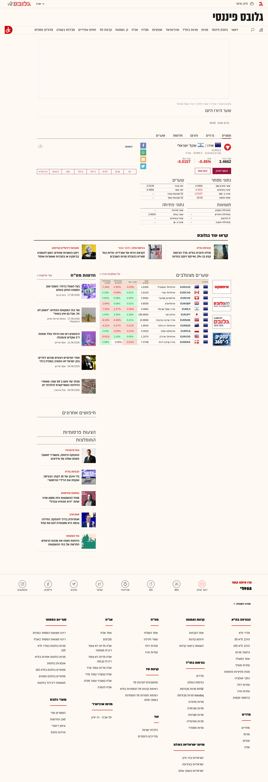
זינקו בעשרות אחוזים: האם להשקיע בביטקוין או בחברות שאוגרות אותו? (58, 254)
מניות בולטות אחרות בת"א (50, 657)
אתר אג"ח (106, 633)
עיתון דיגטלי (59, 726)
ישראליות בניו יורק (193, 758)
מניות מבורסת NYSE (192, 689)
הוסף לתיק (222, 171)
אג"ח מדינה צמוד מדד (99, 668)
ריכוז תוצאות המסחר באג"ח (50, 639)
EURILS (186, 309)
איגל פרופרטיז (72, 450)
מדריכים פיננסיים (148, 736)
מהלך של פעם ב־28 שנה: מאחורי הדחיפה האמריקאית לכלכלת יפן (60, 383)
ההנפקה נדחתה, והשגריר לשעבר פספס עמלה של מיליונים (60, 457)
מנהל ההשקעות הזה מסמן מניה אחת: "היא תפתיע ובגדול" (60, 500)
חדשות (177, 135)
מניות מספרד (196, 728)
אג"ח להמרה (105, 687)
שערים (160, 135)
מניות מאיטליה (195, 721)
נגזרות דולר (243, 685)
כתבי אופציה (242, 678)
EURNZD (185, 325)
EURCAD (185, 292)
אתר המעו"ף (243, 659)
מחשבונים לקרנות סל (145, 682)
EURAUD (185, 287)
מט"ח (213, 104)
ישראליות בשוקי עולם (191, 771)
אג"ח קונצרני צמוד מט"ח (98, 681)
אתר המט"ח (151, 633)
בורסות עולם (138, 248)
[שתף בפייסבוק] (143, 146)
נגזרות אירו (243, 691)
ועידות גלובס (58, 732)
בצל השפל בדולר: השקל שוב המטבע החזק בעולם (63, 288)
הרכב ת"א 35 (242, 639)
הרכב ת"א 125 (241, 646)
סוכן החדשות (58, 719)
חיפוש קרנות (196, 639)
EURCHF (185, 298)
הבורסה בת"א (204, 248)
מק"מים (107, 639)
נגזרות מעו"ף (242, 665)
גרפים (210, 135)
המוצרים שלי (58, 713)
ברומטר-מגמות (241, 698)
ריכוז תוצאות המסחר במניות (49, 633)
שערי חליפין (202, 104)
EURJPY (186, 314)
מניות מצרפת (196, 715)
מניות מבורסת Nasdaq (190, 695)
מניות (246, 734)
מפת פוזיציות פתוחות (237, 672)
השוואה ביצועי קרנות (191, 646)
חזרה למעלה (243, 604)
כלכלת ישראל (150, 730)
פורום (194, 135)
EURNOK (185, 320)
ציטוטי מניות (242, 652)
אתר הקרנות (196, 633)
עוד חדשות (45, 275)
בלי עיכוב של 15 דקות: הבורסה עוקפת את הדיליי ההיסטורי (61, 478)
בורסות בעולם (196, 682)
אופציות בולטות (56, 663)
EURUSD (185, 336)
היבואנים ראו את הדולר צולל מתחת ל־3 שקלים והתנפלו (59, 335)
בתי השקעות (72, 536)
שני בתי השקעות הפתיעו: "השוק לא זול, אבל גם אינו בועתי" (58, 312)
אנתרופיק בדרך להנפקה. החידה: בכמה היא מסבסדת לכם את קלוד (59, 521)
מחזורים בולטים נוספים (52, 676)
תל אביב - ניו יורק (101, 717)
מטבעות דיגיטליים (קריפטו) (65, 248)
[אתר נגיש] (9, 30)
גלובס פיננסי (237, 17)
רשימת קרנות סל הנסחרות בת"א (139, 689)
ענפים (246, 741)
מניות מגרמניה (195, 708)
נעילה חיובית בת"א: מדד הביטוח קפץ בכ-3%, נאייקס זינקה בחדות (191, 254)
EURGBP (185, 303)
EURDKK (185, 342)
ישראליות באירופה (193, 764)
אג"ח (247, 747)
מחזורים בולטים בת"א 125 (51, 670)
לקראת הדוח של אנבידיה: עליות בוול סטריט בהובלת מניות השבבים (123, 254)
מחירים (246, 728)
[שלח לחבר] (143, 159)
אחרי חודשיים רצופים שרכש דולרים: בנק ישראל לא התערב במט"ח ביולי (59, 359)
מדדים (200, 676)
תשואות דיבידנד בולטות (51, 683)
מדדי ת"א (244, 633)
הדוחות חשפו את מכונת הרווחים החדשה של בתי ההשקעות (60, 542)
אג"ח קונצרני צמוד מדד (98, 674)
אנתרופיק (74, 514)
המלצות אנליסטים (70, 493)
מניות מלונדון (196, 702)
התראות (202, 171)
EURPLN (186, 331)
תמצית (226, 135)
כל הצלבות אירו (111, 274)
